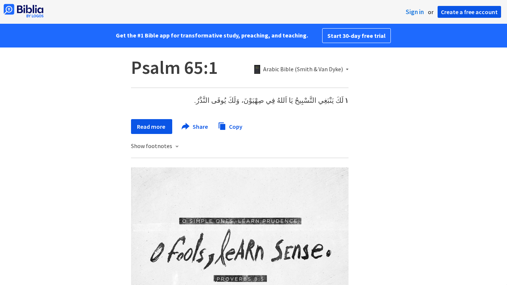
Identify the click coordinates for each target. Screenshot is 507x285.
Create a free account (469, 12)
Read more (151, 126)
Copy (235, 126)
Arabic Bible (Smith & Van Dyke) (303, 69)
